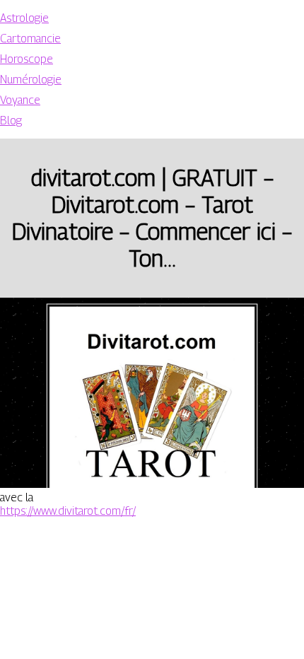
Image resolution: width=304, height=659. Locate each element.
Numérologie (31, 79)
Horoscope (26, 59)
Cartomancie (30, 38)
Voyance (20, 100)
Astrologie (24, 18)
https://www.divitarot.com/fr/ (68, 511)
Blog (11, 120)
